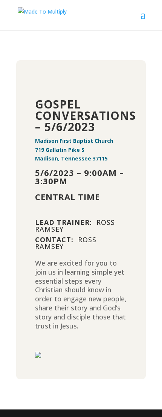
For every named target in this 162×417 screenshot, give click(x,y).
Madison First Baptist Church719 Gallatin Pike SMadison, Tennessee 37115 (74, 149)
